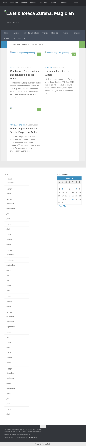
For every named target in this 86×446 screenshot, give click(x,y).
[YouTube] (71, 430)
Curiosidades (9, 38)
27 (73, 199)
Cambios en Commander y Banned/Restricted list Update (24, 75)
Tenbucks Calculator (29, 3)
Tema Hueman (32, 437)
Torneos (75, 3)
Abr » (65, 206)
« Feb (59, 206)
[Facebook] (75, 430)
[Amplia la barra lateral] (4, 44)
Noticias (53, 3)
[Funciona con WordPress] (14, 437)
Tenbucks (14, 3)
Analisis (43, 3)
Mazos (64, 3)
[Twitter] (80, 430)
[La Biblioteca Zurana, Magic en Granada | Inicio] (43, 13)
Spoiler (22, 125)
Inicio (5, 3)
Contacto (21, 38)
